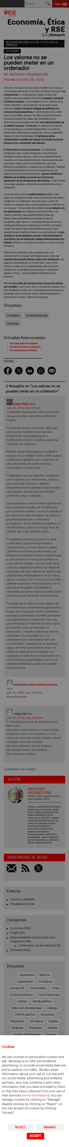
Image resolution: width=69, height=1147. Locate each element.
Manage (50, 1127)
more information (35, 1095)
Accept (35, 1135)
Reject (20, 1127)
